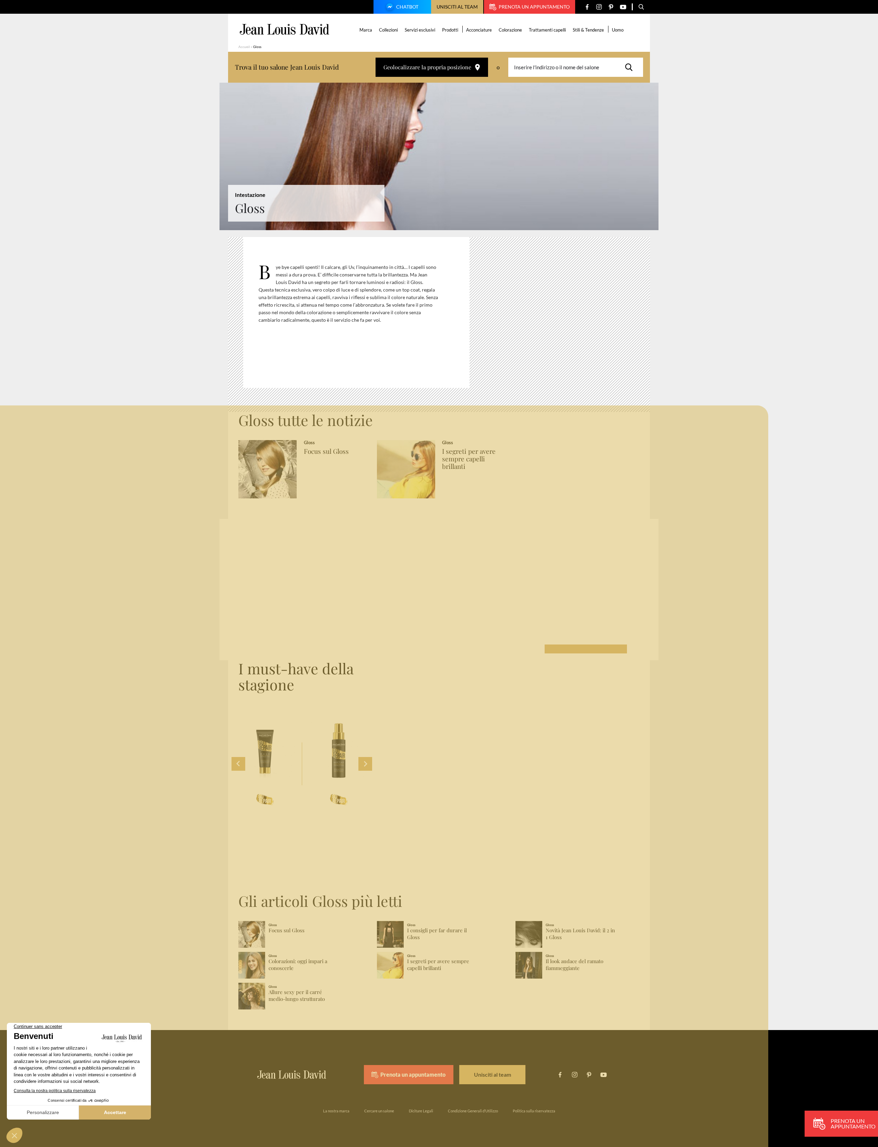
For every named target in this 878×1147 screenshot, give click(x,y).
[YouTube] (623, 7)
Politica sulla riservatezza (534, 1111)
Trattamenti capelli (547, 30)
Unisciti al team (457, 7)
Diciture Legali (421, 1111)
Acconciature (479, 30)
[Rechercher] (630, 67)
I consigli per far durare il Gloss (437, 934)
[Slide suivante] (365, 764)
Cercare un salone (379, 1111)
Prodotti (450, 30)
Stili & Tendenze (588, 30)
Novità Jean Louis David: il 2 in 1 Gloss (580, 934)
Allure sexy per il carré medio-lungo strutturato (297, 995)
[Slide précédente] (238, 764)
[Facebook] (587, 7)
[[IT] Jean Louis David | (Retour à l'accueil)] (284, 29)
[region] (361, 315)
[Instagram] (599, 7)
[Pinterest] (611, 7)
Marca (365, 30)
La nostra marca (336, 1111)
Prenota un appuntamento (534, 7)
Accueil (244, 47)
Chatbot (407, 7)
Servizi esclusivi (420, 30)
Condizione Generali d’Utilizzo (473, 1111)
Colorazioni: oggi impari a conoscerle (298, 964)
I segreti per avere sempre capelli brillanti (469, 459)
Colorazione (510, 30)
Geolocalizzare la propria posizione (427, 67)
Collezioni (388, 30)
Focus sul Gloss (326, 451)
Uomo (618, 30)
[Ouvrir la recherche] (641, 7)
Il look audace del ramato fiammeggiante (574, 964)
